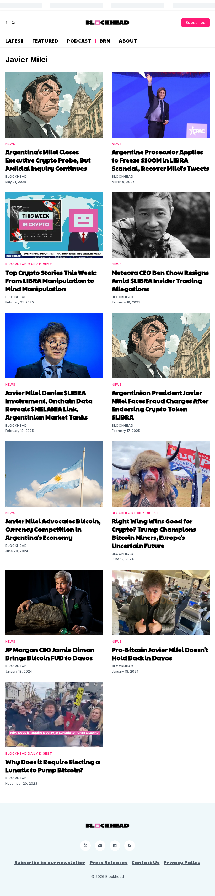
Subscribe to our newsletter (49, 862)
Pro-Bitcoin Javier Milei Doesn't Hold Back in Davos (160, 653)
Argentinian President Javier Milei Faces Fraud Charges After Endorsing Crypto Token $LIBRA (160, 404)
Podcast (79, 41)
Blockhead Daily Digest (28, 264)
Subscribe (196, 22)
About (128, 41)
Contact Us (145, 862)
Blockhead (16, 177)
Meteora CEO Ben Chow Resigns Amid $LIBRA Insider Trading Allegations (160, 280)
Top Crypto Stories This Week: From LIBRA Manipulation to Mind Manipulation (51, 280)
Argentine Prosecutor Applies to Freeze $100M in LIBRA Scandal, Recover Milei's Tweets (160, 159)
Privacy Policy (182, 862)
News (10, 144)
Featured (45, 41)
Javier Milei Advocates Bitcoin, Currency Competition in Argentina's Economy (53, 529)
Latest (14, 41)
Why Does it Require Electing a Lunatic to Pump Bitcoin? (52, 765)
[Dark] (7, 22)
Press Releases (109, 862)
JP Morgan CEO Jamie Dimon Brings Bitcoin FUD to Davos (49, 653)
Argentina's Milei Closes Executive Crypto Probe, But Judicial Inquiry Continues (48, 159)
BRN (105, 41)
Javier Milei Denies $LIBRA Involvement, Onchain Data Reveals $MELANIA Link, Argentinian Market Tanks (49, 404)
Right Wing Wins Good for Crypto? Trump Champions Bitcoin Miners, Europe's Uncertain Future (154, 533)
